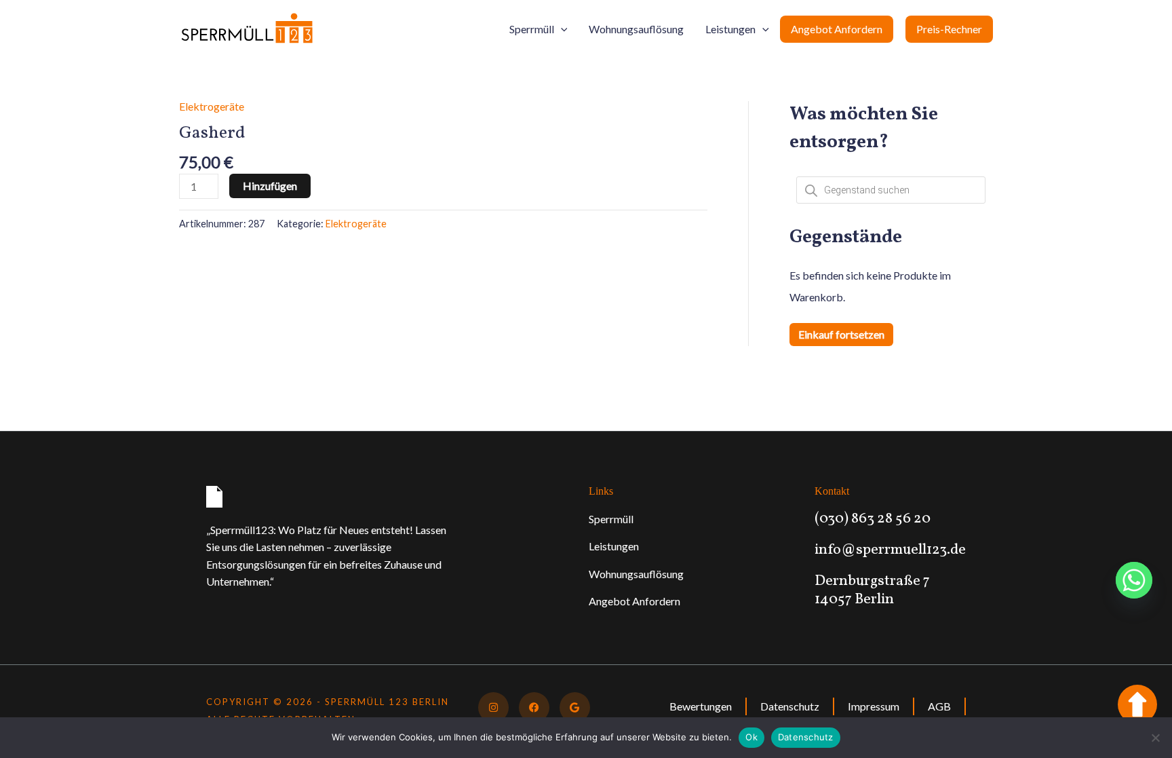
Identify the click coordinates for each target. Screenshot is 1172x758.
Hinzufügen (270, 185)
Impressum (873, 706)
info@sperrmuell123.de (890, 550)
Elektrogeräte (211, 106)
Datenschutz (789, 706)
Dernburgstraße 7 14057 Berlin (872, 590)
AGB (939, 706)
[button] (561, 29)
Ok (751, 737)
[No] (1155, 737)
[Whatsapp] (1134, 580)
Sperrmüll (531, 28)
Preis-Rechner (949, 28)
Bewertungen (700, 706)
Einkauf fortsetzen (841, 334)
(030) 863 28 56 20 (873, 518)
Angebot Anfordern (836, 28)
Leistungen (730, 28)
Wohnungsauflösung (636, 28)
